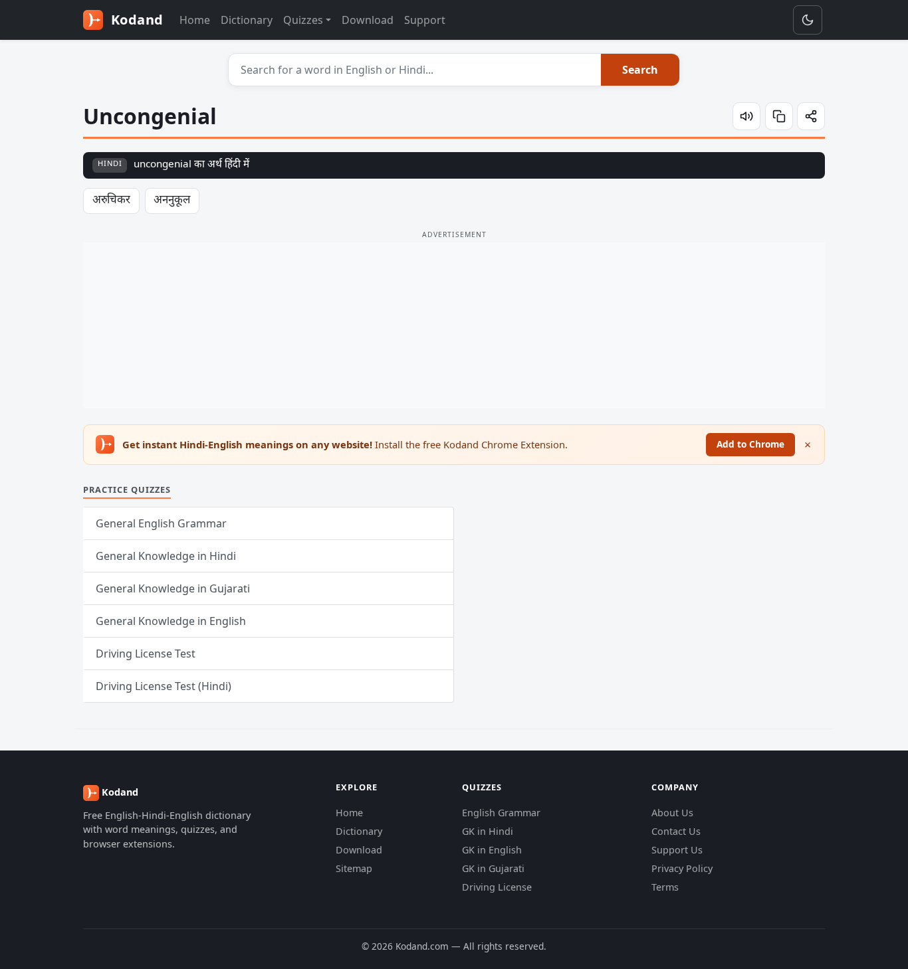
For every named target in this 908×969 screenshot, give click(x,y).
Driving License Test (145, 653)
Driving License (497, 887)
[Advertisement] (454, 325)
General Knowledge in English (171, 621)
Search (640, 69)
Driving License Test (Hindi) (163, 686)
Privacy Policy (682, 868)
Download (368, 20)
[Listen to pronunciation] (746, 116)
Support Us (677, 849)
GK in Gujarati (493, 868)
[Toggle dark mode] (807, 20)
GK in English (492, 849)
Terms (665, 887)
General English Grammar (161, 523)
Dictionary (247, 20)
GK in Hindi (487, 831)
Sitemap (354, 868)
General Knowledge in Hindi (166, 556)
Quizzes (303, 20)
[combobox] (415, 70)
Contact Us (676, 831)
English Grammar (501, 812)
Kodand (135, 20)
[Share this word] (811, 116)
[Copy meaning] (779, 116)
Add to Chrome (750, 444)
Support (424, 20)
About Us (672, 812)
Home (194, 20)
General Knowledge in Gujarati (173, 588)
